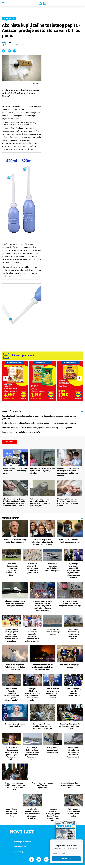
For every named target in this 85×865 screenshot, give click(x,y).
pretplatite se (20, 846)
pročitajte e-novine (22, 841)
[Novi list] (42, 3)
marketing (18, 851)
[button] (79, 378)
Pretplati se (66, 858)
